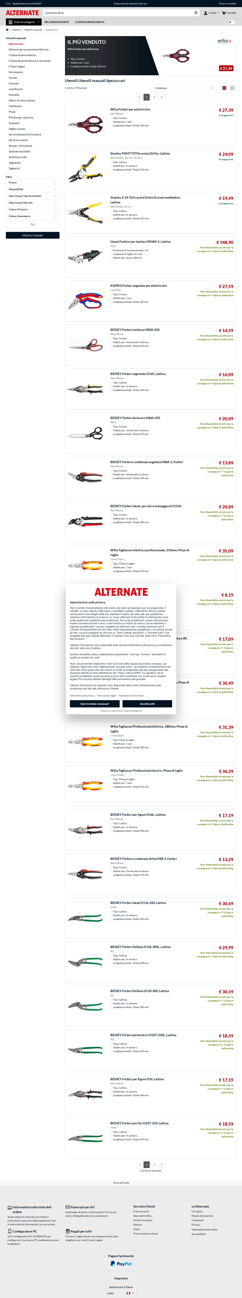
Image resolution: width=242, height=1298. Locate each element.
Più (33, 224)
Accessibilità (199, 1234)
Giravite (14, 83)
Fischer (13, 77)
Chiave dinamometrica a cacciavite (29, 60)
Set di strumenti (18, 140)
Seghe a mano (17, 128)
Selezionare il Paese (121, 1287)
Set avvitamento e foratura (25, 134)
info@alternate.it (82, 1215)
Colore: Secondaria (19, 216)
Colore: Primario (18, 209)
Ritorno (137, 1224)
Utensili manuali (33, 29)
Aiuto (222, 3)
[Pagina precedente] (139, 97)
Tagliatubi (15, 162)
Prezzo (13, 182)
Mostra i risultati (32, 235)
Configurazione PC (90, 22)
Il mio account (141, 1211)
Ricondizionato (56, 22)
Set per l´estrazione (20, 145)
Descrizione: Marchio (21, 202)
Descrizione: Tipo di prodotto (25, 195)
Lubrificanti (16, 89)
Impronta (121, 1278)
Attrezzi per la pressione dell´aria (29, 49)
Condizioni (198, 1220)
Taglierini (14, 168)
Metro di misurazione (22, 100)
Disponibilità (16, 189)
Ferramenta (16, 72)
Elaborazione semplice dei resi (130, 3)
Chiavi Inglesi (17, 66)
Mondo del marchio (202, 1215)
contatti (231, 3)
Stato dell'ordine (142, 1215)
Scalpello (14, 123)
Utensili (16, 29)
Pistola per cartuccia (21, 117)
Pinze (12, 111)
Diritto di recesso (143, 1220)
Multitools (15, 106)
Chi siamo (197, 1211)
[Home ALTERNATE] (22, 12)
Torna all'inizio (121, 1182)
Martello (14, 94)
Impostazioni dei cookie (205, 1229)
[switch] (231, 22)
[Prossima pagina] (162, 97)
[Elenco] (224, 88)
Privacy (196, 1224)
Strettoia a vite (18, 157)
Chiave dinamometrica (22, 55)
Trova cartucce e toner (145, 1233)
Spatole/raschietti (19, 151)
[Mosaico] (232, 88)
